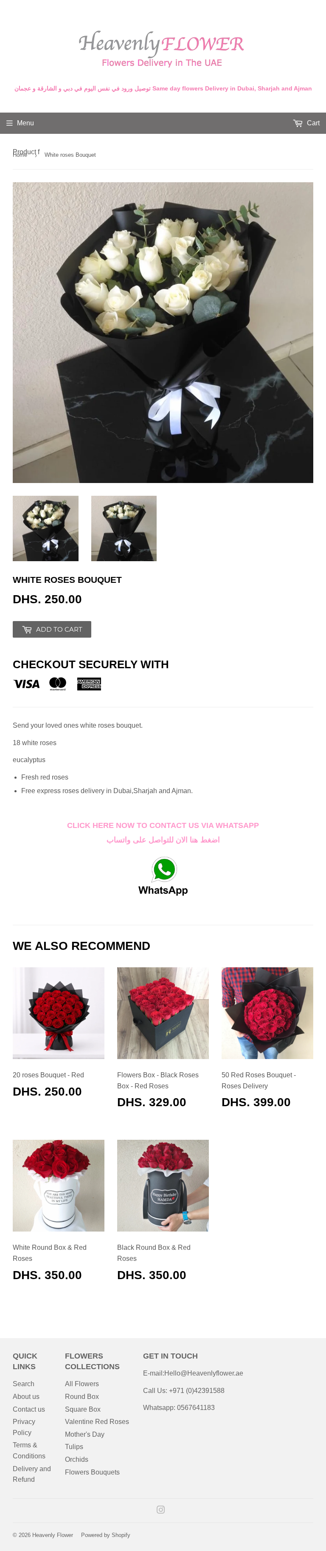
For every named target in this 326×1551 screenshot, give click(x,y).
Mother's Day (84, 1434)
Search (23, 1383)
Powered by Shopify (105, 1535)
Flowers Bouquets (92, 1472)
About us (26, 1396)
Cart (312, 123)
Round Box (82, 1396)
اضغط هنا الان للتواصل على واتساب (163, 840)
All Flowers (82, 1383)
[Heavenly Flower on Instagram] (161, 1510)
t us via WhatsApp (220, 825)
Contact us (29, 1409)
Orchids (76, 1459)
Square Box (83, 1409)
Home (20, 155)
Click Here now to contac (124, 825)
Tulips (74, 1446)
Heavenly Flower (52, 1535)
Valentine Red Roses (97, 1421)
